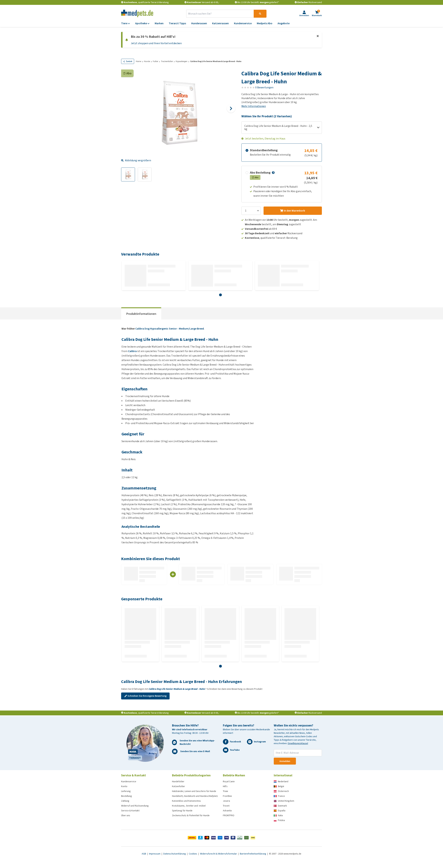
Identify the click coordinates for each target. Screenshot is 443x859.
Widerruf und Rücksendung (135, 805)
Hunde (147, 61)
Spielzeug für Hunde (182, 810)
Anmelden (284, 761)
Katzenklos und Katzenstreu (186, 801)
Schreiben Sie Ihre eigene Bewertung (147, 696)
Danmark (282, 805)
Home (138, 61)
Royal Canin (229, 781)
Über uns (125, 815)
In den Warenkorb (294, 210)
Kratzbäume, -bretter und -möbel (189, 805)
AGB (144, 853)
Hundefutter (178, 781)
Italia (280, 815)
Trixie (225, 791)
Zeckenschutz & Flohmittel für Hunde (191, 815)
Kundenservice (128, 781)
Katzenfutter (178, 786)
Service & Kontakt (130, 810)
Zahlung (125, 801)
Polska (281, 820)
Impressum (155, 853)
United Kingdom (286, 801)
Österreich (283, 791)
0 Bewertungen (264, 87)
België (281, 786)
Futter (155, 61)
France (281, 796)
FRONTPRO (228, 815)
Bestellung (126, 796)
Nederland (283, 781)
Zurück (129, 61)
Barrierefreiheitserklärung (253, 853)
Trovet (226, 805)
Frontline (227, 796)
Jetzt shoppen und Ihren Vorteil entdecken (156, 43)
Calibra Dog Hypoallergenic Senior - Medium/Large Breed (169, 328)
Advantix (227, 810)
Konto (124, 786)
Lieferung (126, 791)
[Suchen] (260, 14)
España (281, 810)
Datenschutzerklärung (174, 853)
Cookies (193, 853)
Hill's (225, 786)
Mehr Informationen (253, 106)
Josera (226, 801)
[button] (273, 172)
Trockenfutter (167, 61)
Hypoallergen (181, 61)
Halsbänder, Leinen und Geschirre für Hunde (194, 791)
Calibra (132, 351)
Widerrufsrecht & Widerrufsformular (218, 853)
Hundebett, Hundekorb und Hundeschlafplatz (195, 796)
